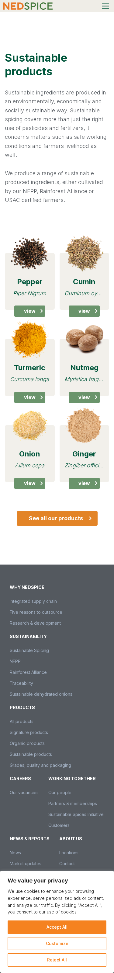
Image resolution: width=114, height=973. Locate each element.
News (15, 852)
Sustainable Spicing (29, 650)
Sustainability (28, 636)
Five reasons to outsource (36, 612)
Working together (72, 778)
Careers (20, 778)
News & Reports (30, 838)
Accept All (57, 927)
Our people (59, 792)
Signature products (29, 732)
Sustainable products (31, 754)
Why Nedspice (27, 587)
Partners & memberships (72, 803)
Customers (59, 825)
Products (22, 707)
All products (21, 721)
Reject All (57, 959)
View (30, 311)
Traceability (21, 683)
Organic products (27, 743)
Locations (68, 852)
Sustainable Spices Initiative (76, 814)
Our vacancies (24, 792)
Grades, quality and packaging (40, 765)
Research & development (35, 623)
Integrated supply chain (33, 601)
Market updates (25, 863)
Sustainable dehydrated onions (41, 694)
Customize (57, 943)
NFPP (15, 661)
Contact (67, 863)
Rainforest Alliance (28, 672)
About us (70, 838)
